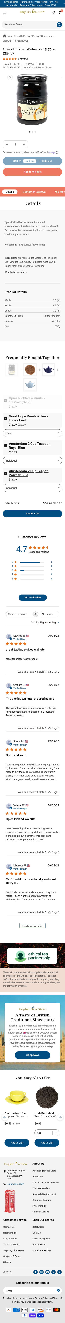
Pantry (35, 36)
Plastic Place (38, 1244)
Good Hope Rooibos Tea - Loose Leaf (29, 418)
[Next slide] (60, 1117)
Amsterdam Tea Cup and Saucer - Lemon (15, 1115)
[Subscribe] (58, 1291)
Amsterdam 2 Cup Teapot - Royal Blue (30, 446)
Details (10, 191)
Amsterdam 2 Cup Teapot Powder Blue (28, 473)
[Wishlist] (53, 12)
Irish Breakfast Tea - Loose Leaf (44, 1115)
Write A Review (33, 597)
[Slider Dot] (29, 132)
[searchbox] (19, 614)
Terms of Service (40, 1211)
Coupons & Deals (11, 1256)
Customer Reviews (34, 191)
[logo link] (15, 1164)
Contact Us (8, 1227)
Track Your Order (11, 1244)
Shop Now (32, 1055)
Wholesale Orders (41, 1188)
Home (10, 36)
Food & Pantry (23, 36)
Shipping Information (13, 1250)
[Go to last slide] (5, 1117)
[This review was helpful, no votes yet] (49, 671)
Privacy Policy (39, 1205)
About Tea (37, 1176)
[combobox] (45, 622)
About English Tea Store (44, 1170)
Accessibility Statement (44, 1194)
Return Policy (9, 1232)
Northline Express (41, 1238)
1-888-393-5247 (15, 1184)
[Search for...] (59, 24)
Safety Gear (38, 1227)
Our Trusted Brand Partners (45, 1182)
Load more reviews (32, 926)
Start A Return (10, 1238)
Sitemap (7, 1262)
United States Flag (41, 1250)
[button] (4, 12)
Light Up (36, 1232)
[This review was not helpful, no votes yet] (55, 671)
